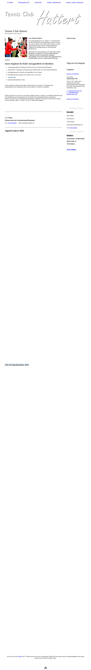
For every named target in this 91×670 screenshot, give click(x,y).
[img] (45, 18)
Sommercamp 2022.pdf (75, 90)
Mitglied (20, 656)
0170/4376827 (73, 128)
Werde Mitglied (71, 149)
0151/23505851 (12, 123)
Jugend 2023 (38, 2)
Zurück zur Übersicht (73, 74)
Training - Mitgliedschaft (54, 2)
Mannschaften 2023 (23, 2)
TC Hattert (10, 2)
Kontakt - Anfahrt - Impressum (74, 2)
